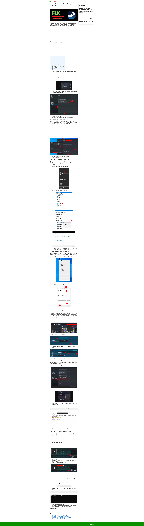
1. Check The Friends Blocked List (56, 64)
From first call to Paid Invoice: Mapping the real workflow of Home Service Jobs (85, 19)
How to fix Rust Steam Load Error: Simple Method (60, 516)
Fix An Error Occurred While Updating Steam (59, 515)
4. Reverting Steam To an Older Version (57, 62)
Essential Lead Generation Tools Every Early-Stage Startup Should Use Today (85, 9)
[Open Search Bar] (93, 1)
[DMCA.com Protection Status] (92, 525)
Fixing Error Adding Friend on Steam (56, 63)
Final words (52, 69)
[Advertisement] (64, 32)
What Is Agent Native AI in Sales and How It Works (86, 22)
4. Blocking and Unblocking (55, 67)
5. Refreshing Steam (54, 68)
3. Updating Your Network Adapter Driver (57, 61)
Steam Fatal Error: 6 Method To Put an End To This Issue (61, 517)
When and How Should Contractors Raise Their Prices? (86, 12)
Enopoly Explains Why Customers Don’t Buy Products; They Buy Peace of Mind (85, 15)
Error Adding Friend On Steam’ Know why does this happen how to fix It (64, 317)
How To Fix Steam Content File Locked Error (59, 518)
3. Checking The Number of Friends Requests (58, 66)
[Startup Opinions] (53, 1)
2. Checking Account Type (55, 65)
